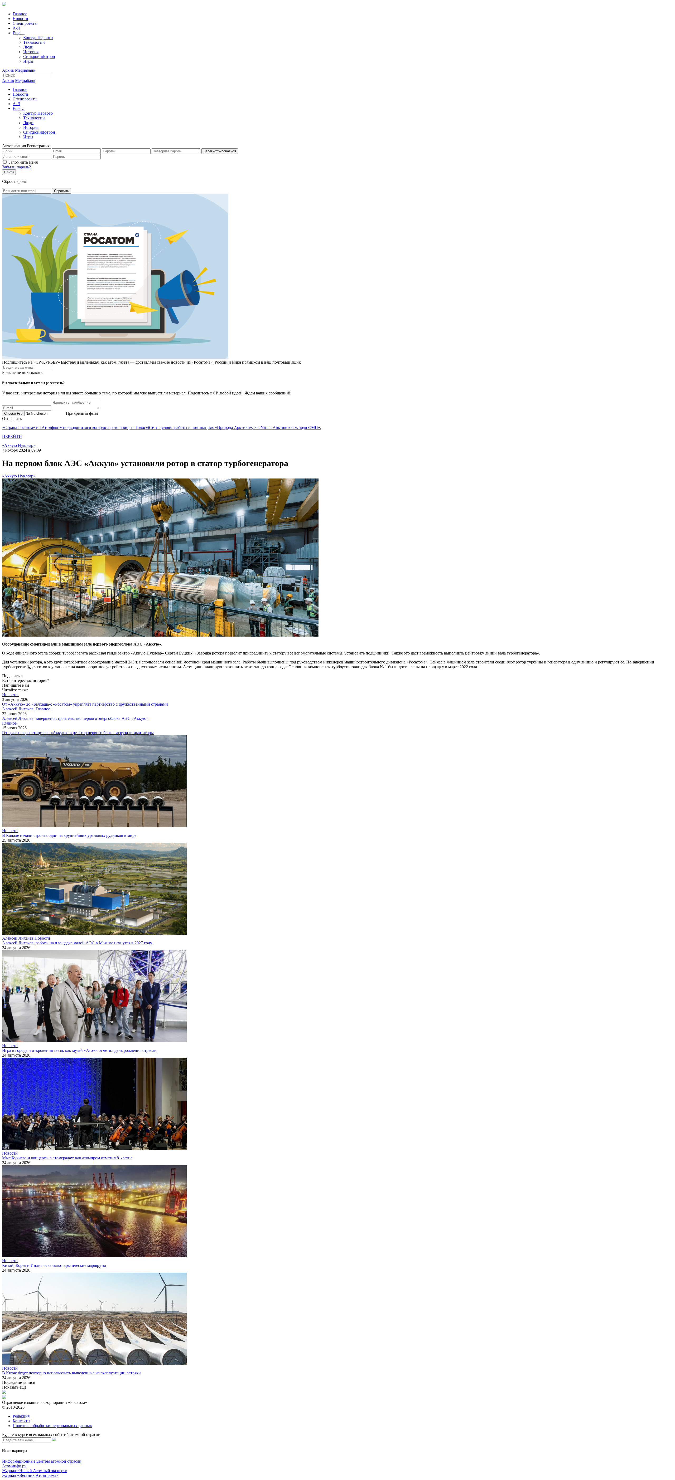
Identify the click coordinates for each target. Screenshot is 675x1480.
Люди (28, 47)
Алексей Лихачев (17, 938)
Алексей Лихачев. (18, 709)
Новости (20, 18)
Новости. (10, 694)
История (30, 52)
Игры (28, 61)
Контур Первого (38, 37)
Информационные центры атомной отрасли (41, 1461)
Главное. (43, 709)
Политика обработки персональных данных (52, 1425)
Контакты (21, 1421)
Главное (20, 14)
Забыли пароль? (16, 167)
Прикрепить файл (82, 413)
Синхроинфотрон (39, 56)
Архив (8, 70)
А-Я (16, 28)
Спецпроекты (25, 23)
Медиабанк (25, 70)
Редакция (21, 1416)
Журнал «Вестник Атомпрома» (30, 1475)
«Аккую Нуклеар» (18, 445)
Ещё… (19, 33)
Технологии (34, 42)
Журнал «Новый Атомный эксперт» (34, 1470)
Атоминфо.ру (14, 1466)
